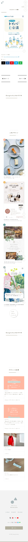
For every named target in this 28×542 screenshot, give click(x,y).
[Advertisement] (14, 110)
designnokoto (16, 534)
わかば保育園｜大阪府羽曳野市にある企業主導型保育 (14, 304)
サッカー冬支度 (7, 449)
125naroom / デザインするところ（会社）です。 (12, 428)
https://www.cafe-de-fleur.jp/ (8, 263)
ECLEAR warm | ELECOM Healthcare (11, 219)
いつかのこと (7, 453)
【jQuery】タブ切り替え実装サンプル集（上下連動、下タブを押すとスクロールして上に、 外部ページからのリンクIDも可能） (14, 423)
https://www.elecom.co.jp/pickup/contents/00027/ (12, 220)
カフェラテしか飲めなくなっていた (11, 474)
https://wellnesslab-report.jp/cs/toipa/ (11, 56)
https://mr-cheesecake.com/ (8, 178)
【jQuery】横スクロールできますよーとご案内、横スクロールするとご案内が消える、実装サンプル (14, 394)
